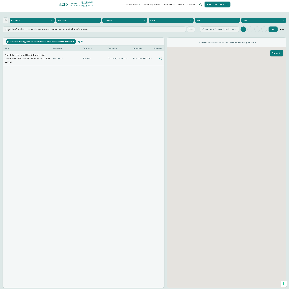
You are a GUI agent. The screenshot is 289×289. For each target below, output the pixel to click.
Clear (191, 29)
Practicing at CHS (152, 4)
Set (273, 29)
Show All (276, 53)
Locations (167, 4)
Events (181, 4)
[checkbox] (160, 58)
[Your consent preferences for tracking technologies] (284, 284)
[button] (83, 58)
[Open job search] (200, 4)
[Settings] (5, 20)
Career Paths (132, 4)
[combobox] (32, 20)
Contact (191, 4)
